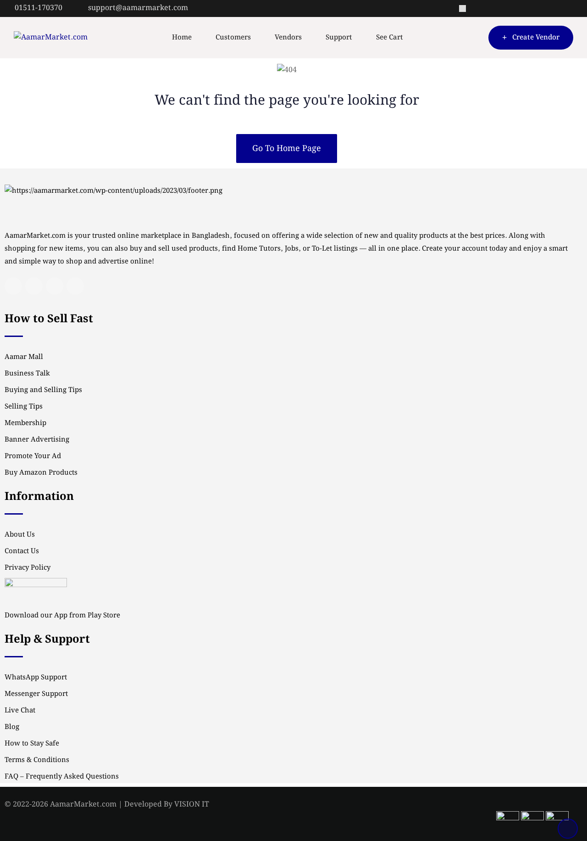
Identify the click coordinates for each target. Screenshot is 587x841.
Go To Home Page (286, 148)
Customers (233, 37)
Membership (25, 423)
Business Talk (27, 373)
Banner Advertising (37, 439)
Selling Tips (24, 406)
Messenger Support (36, 694)
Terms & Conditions (37, 760)
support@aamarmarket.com (138, 8)
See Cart (389, 37)
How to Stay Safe (32, 743)
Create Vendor (535, 37)
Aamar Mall (24, 357)
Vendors (288, 37)
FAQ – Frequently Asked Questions (62, 776)
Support (339, 37)
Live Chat (20, 710)
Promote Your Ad (33, 456)
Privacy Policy (27, 567)
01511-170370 (38, 8)
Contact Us (22, 551)
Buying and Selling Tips (43, 390)
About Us (20, 534)
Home (182, 37)
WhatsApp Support (36, 677)
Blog (12, 727)
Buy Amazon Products (41, 472)
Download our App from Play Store (62, 615)
